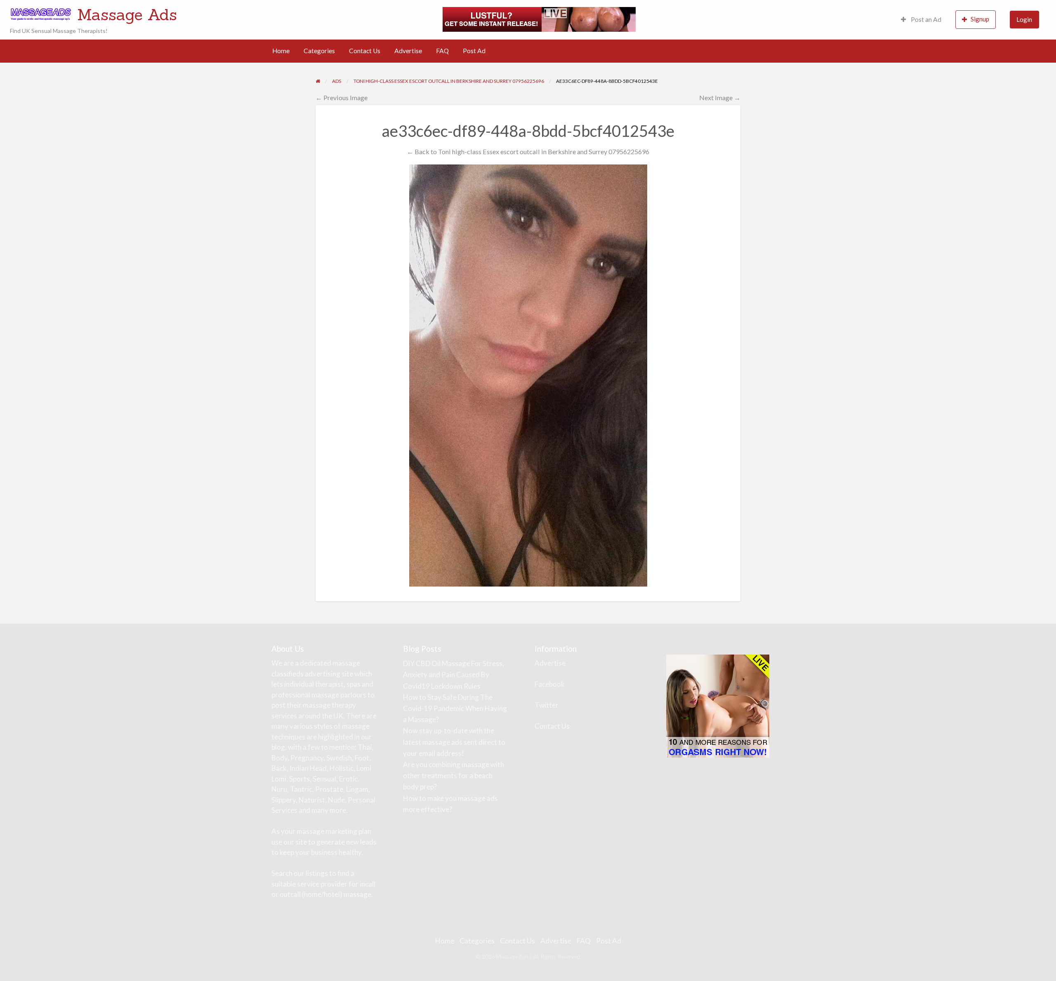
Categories (319, 50)
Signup (980, 19)
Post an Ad (925, 19)
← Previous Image (342, 97)
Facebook (550, 684)
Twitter (547, 705)
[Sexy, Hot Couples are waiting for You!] (717, 705)
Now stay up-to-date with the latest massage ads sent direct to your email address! (454, 741)
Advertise (408, 50)
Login (1024, 19)
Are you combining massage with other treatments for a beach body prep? (453, 775)
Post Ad (474, 50)
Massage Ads (127, 14)
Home (281, 50)
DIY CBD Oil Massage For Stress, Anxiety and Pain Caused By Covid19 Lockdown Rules (453, 674)
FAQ (442, 50)
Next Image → (719, 97)
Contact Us (364, 50)
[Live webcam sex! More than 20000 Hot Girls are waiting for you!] (539, 18)
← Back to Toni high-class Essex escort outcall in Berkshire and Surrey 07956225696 (528, 151)
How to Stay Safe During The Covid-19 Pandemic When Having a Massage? (455, 708)
